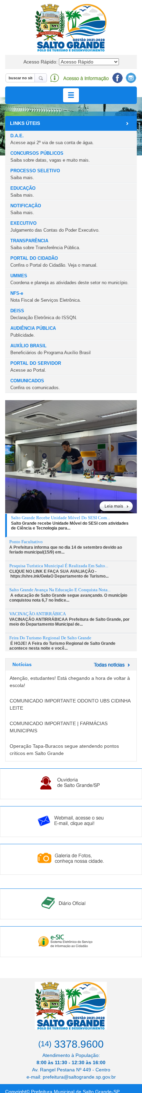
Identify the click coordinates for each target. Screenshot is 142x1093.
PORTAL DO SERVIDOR (35, 366)
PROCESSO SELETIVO (35, 174)
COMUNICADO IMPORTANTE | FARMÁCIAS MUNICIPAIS (59, 727)
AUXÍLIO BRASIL (50, 349)
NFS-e (45, 296)
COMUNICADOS (35, 384)
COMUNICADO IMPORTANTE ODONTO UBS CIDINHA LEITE (70, 704)
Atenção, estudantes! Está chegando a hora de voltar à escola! (70, 681)
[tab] (71, 525)
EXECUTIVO (55, 226)
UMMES (69, 279)
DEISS (43, 314)
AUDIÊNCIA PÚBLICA (33, 331)
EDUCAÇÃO (23, 191)
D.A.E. (52, 139)
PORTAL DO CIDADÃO (54, 261)
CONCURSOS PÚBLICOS (50, 156)
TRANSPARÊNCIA (45, 244)
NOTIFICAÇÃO (25, 209)
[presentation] (72, 523)
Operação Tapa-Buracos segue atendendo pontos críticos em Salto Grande (64, 749)
